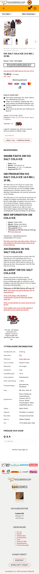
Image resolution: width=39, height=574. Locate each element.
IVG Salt (30, 48)
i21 (17, 117)
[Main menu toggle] (4, 8)
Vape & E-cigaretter (12, 48)
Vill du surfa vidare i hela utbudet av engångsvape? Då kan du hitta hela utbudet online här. (18, 297)
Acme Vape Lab (24, 359)
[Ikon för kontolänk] (35, 8)
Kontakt (19, 534)
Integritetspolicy (22, 543)
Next (35, 41)
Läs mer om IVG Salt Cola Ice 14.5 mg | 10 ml (19, 71)
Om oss (19, 532)
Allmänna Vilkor (22, 541)
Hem (5, 48)
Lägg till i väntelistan (18, 140)
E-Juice (20, 48)
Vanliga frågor (21, 535)
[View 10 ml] (18, 41)
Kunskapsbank (21, 537)
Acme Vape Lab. (15, 232)
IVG (12, 123)
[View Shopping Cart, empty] (29, 9)
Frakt (18, 539)
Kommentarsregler (23, 545)
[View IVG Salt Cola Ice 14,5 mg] (8, 41)
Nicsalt (25, 48)
